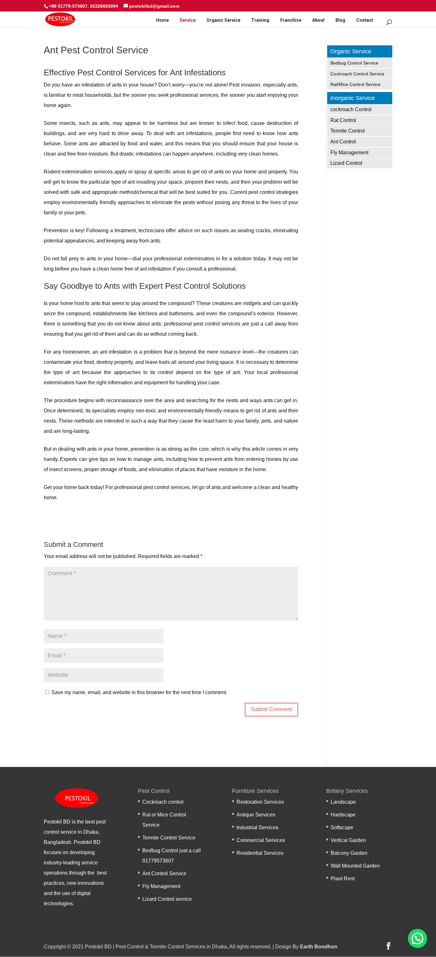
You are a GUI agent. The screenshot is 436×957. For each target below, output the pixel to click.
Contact (364, 20)
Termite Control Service (168, 837)
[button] (417, 938)
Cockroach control (163, 802)
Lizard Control (346, 163)
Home (162, 20)
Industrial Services (257, 827)
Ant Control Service (164, 873)
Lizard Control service (167, 899)
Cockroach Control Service (357, 73)
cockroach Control (351, 109)
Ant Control (343, 141)
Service (188, 20)
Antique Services (256, 814)
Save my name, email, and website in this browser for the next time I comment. (139, 692)
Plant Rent (343, 878)
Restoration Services (260, 802)
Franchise (290, 20)
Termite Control (347, 131)
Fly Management (349, 152)
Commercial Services (261, 840)
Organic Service (223, 20)
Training (260, 20)
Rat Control (343, 120)
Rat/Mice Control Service (355, 84)
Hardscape (343, 814)
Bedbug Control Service (354, 62)
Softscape (342, 827)
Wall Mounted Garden (355, 866)
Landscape (343, 802)
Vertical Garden (348, 840)
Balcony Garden (349, 853)
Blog (340, 20)
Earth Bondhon (318, 946)
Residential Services (260, 853)
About (318, 20)
